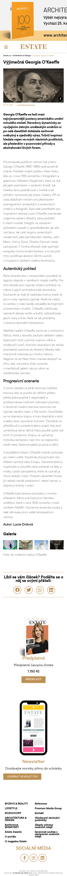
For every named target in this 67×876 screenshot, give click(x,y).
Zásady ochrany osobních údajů (44, 826)
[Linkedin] (42, 858)
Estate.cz (7, 55)
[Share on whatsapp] (40, 590)
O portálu (10, 837)
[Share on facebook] (17, 590)
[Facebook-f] (24, 858)
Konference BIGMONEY (12, 826)
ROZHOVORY (13, 813)
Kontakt (39, 813)
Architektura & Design (22, 55)
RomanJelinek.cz (22, 873)
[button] (33, 679)
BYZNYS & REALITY (16, 804)
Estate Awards (13, 832)
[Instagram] (33, 858)
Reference (41, 804)
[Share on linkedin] (51, 590)
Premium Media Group (48, 808)
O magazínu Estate (16, 841)
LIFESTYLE (11, 808)
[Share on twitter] (29, 590)
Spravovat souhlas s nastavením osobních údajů (47, 834)
